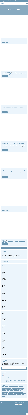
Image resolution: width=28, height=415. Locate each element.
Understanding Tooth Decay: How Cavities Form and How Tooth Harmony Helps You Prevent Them (14, 74)
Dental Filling (3, 321)
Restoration (8, 393)
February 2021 (4, 294)
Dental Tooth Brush (4, 325)
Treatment (3, 353)
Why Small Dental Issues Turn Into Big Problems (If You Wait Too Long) (10, 256)
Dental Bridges (4, 318)
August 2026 (3, 266)
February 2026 (4, 273)
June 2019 (3, 306)
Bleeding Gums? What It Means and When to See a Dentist (12, 107)
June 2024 (3, 286)
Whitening (3, 356)
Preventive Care (4, 393)
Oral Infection (4, 341)
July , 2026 (7, 381)
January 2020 (4, 300)
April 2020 (3, 299)
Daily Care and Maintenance (6, 72)
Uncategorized (4, 354)
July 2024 (3, 285)
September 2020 (4, 298)
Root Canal (3, 346)
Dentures (3, 326)
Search (25, 368)
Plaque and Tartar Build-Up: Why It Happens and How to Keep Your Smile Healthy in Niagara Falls (13, 171)
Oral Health (3, 340)
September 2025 (4, 279)
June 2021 (3, 291)
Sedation (3, 347)
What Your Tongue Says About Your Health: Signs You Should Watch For (10, 254)
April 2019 (3, 307)
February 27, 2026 (13, 72)
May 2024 (3, 287)
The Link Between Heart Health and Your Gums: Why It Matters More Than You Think (11, 255)
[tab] (4, 361)
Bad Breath (3, 314)
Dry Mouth (3, 328)
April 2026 (3, 271)
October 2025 (4, 278)
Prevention (3, 342)
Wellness (3, 355)
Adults (3, 313)
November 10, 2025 (7, 240)
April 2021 (3, 292)
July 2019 (3, 305)
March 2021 (3, 293)
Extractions (21, 389)
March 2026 (3, 272)
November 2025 (4, 277)
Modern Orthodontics (5, 392)
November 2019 (4, 301)
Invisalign (3, 335)
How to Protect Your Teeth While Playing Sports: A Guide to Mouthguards (10, 257)
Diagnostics (3, 327)
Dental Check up (4, 319)
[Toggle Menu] (26, 3)
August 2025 (3, 280)
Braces (3, 240)
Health (3, 334)
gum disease (3, 333)
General (3, 332)
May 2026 (3, 270)
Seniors (3, 348)
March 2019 (3, 308)
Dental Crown (4, 320)
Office (3, 339)
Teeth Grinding (4, 349)
